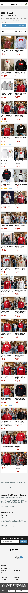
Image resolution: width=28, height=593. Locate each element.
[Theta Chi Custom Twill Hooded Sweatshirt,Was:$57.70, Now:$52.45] (7, 175)
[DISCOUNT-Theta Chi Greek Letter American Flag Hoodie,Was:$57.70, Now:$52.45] (7, 390)
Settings (4, 591)
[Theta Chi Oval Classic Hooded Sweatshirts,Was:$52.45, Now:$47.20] (20, 218)
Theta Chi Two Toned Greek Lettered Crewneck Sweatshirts (7, 292)
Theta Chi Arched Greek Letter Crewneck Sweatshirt (20, 139)
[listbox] (21, 31)
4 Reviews (10, 121)
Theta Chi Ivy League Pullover (19, 205)
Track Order (3, 575)
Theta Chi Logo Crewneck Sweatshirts (7, 226)
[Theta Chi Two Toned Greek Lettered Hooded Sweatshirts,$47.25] (20, 261)
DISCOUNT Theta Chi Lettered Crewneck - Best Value (7, 139)
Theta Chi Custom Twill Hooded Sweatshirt (6, 183)
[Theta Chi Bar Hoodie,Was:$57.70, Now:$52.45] (7, 458)
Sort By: (4, 31)
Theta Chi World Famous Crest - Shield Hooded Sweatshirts (6, 95)
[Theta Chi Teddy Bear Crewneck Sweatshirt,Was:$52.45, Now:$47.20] (7, 65)
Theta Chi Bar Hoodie (6, 465)
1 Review (9, 144)
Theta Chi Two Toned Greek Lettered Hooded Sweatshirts (20, 270)
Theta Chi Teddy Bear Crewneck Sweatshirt (6, 73)
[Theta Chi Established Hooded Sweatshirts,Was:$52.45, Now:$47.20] (20, 325)
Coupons (16, 579)
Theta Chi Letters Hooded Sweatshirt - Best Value (7, 116)
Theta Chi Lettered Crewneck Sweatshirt (6, 269)
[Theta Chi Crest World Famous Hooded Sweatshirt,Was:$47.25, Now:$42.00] (20, 153)
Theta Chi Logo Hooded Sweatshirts (20, 291)
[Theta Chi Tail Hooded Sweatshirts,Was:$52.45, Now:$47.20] (7, 347)
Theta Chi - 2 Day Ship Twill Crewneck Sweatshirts (20, 52)
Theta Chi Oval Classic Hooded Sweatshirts (20, 226)
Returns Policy (4, 577)
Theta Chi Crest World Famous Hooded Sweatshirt (20, 162)
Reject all (11, 591)
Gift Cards (16, 575)
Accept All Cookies (22, 591)
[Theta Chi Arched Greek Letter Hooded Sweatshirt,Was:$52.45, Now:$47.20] (20, 175)
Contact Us (3, 570)
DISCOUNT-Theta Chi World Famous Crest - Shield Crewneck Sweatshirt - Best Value (6, 423)
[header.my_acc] (22, 4)
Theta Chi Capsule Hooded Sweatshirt (5, 205)
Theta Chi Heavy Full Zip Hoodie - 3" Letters (20, 94)
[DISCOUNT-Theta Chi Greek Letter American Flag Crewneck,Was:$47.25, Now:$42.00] (20, 368)
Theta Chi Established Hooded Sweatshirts (20, 334)
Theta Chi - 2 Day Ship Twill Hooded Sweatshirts (20, 73)
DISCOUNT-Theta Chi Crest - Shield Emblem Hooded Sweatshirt (20, 423)
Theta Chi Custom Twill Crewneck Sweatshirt (20, 399)
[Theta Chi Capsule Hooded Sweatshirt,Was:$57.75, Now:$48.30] (7, 197)
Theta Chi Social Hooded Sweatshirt (7, 247)
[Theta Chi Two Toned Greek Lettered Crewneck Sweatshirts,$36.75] (7, 282)
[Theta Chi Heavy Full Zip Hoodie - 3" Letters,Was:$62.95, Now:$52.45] (20, 85)
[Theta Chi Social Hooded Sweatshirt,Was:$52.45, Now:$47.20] (7, 238)
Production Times (17, 570)
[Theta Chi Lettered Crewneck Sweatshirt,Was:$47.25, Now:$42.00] (7, 261)
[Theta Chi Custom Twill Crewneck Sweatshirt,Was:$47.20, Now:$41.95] (20, 390)
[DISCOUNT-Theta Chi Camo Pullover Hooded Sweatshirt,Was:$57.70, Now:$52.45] (20, 458)
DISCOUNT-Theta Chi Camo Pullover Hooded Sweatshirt (20, 467)
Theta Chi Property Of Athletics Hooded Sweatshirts (6, 335)
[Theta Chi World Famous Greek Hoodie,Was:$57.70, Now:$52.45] (20, 437)
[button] (14, 25)
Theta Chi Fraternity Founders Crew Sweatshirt (19, 248)
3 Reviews (10, 405)
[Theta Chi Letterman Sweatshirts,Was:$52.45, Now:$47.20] (20, 347)
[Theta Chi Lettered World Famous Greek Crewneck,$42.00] (7, 437)
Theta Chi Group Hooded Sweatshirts (7, 377)
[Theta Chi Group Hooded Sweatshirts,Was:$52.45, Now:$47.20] (7, 368)
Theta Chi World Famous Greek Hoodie (20, 445)
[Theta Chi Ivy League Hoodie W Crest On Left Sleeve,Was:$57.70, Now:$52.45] (20, 107)
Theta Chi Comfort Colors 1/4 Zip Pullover (7, 51)
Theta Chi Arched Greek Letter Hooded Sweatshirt (21, 183)
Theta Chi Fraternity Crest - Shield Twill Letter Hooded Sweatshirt (20, 313)
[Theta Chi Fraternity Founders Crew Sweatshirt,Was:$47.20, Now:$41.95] (20, 238)
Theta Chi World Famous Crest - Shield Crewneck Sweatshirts (6, 162)
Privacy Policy (16, 588)
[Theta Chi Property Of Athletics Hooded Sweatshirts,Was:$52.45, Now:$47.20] (7, 325)
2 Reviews (10, 188)
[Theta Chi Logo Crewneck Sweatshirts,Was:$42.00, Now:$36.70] (7, 218)
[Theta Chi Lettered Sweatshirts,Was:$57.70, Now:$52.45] (7, 303)
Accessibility (16, 577)
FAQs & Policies (4, 579)
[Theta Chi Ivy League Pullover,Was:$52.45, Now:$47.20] (20, 197)
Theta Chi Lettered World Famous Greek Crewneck (7, 445)
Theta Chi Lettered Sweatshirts (5, 312)
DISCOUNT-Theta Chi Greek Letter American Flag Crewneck (20, 377)
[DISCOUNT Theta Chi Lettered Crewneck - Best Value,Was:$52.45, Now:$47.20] (7, 130)
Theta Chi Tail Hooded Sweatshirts (6, 356)
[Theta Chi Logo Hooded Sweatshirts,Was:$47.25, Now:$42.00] (20, 282)
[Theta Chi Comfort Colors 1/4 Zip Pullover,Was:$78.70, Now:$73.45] (7, 42)
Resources (16, 572)
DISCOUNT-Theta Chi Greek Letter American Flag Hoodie (6, 400)
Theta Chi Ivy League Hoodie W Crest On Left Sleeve (20, 117)
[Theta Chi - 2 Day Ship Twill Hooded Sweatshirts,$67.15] (20, 65)
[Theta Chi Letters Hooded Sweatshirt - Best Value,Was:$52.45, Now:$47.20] (7, 107)
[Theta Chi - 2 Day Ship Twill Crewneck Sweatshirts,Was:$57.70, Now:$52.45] (20, 42)
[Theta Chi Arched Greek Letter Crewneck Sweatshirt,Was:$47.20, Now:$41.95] (20, 130)
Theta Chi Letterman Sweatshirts (19, 356)
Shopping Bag (4, 572)
